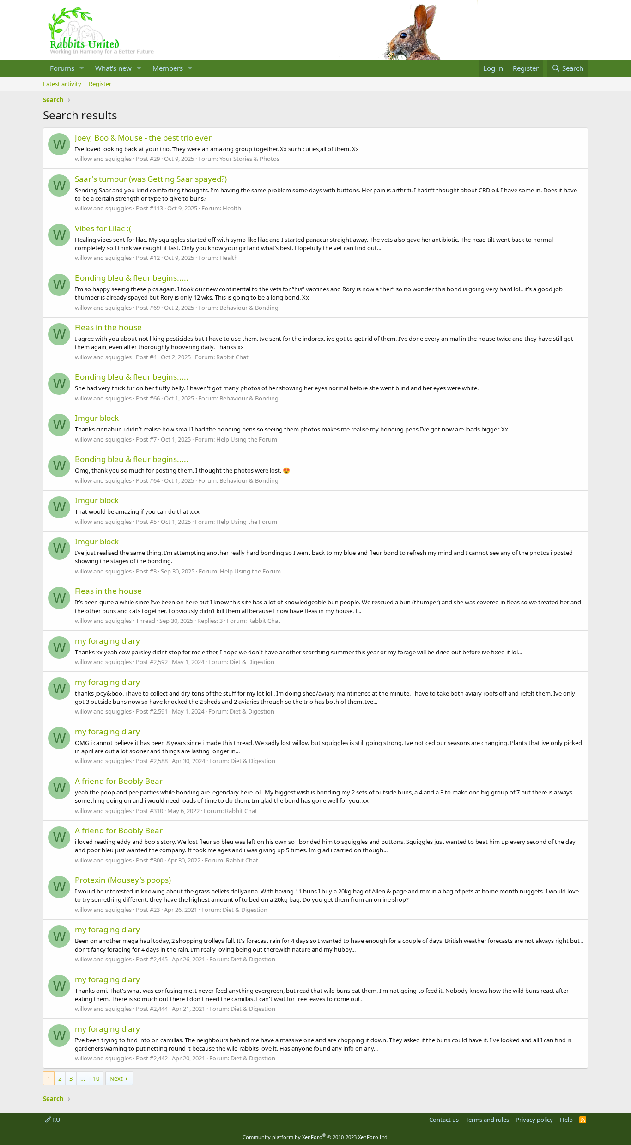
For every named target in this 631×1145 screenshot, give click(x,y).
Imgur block (97, 417)
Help (566, 1119)
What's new (113, 68)
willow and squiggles (103, 158)
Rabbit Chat (232, 357)
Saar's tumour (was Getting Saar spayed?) (151, 178)
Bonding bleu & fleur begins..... (131, 277)
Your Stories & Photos (249, 158)
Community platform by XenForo (316, 1136)
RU (56, 1119)
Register (100, 84)
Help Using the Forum (246, 439)
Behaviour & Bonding (249, 307)
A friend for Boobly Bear (119, 781)
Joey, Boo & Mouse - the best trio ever (143, 137)
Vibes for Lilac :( (103, 228)
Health (232, 208)
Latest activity (62, 84)
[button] (81, 68)
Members (167, 68)
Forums (62, 68)
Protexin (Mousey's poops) (123, 879)
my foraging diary (107, 640)
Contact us (444, 1119)
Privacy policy (534, 1119)
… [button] (82, 1078)
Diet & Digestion (252, 662)
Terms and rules (487, 1119)
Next (116, 1078)
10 (96, 1078)
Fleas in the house (108, 327)
